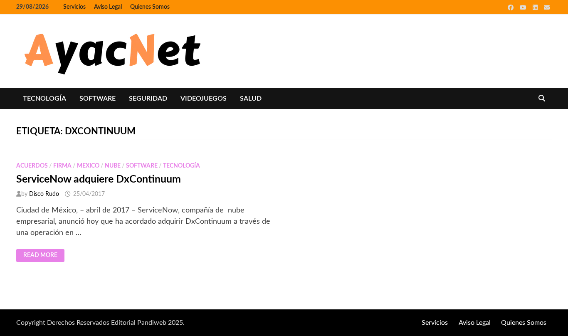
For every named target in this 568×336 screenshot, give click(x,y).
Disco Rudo (44, 194)
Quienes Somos (150, 7)
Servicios (74, 7)
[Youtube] (524, 7)
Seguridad (148, 98)
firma (62, 166)
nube (113, 166)
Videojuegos (203, 98)
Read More (43, 256)
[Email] (547, 7)
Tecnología (44, 98)
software (97, 98)
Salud (251, 98)
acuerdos (32, 166)
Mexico (88, 166)
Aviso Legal (108, 7)
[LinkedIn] (536, 7)
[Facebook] (512, 7)
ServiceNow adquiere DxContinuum (98, 179)
